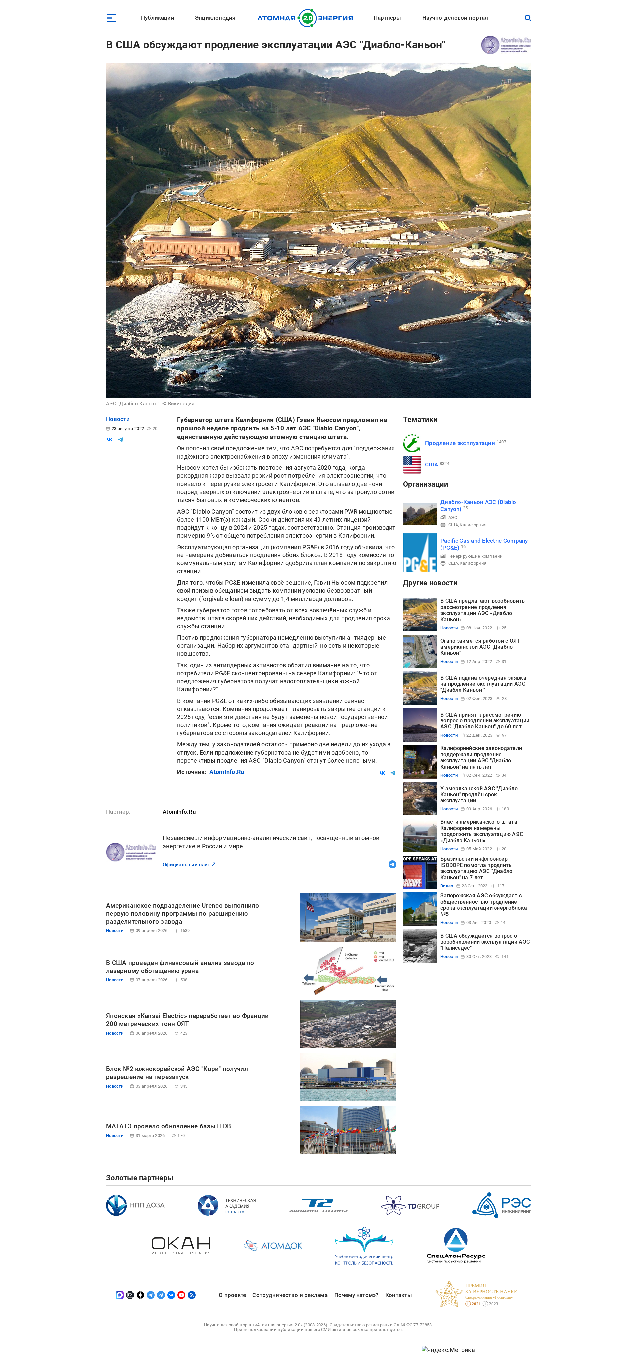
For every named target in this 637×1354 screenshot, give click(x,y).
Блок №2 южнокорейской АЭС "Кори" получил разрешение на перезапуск (177, 1073)
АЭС (452, 517)
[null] (109, 439)
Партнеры (387, 17)
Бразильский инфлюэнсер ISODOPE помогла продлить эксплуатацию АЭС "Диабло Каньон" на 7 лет (476, 868)
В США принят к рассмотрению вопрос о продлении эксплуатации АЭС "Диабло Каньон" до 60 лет (484, 721)
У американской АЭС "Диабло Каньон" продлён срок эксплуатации (479, 794)
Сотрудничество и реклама (289, 1295)
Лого (307, 18)
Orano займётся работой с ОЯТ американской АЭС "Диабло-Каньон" (480, 647)
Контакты (398, 1295)
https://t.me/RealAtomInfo (392, 864)
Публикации (157, 17)
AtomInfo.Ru (226, 771)
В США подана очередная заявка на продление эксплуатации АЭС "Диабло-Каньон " (483, 684)
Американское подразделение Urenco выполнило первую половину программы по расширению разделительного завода (182, 913)
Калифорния (473, 524)
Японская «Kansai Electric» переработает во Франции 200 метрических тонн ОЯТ (187, 1020)
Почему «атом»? (356, 1295)
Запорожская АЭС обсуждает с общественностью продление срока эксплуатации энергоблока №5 (483, 904)
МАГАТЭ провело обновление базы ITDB (168, 1126)
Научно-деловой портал (455, 17)
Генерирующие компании (475, 556)
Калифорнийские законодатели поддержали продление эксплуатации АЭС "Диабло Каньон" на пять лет (481, 757)
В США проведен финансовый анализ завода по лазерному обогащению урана (180, 966)
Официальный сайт (186, 865)
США (431, 464)
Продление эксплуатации (460, 443)
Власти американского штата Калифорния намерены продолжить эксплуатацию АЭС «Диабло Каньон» (481, 831)
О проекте (232, 1295)
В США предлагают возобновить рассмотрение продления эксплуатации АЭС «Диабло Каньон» (482, 610)
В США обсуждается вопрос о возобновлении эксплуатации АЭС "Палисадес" (485, 942)
